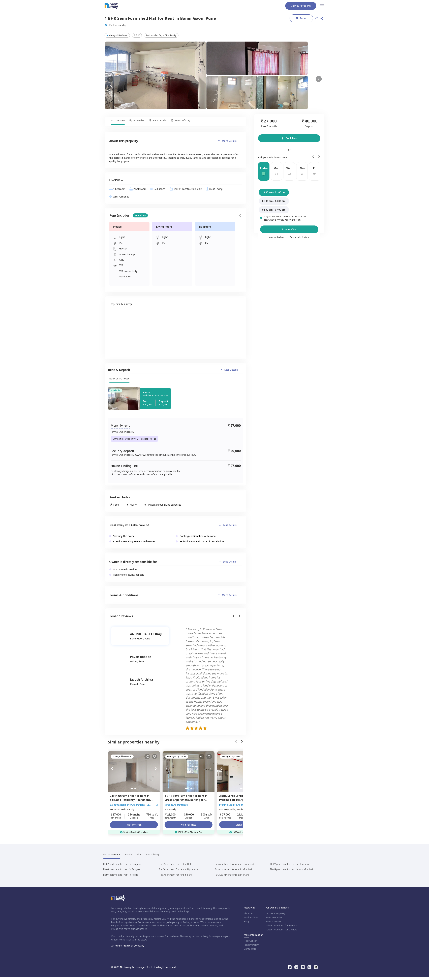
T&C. (298, 219)
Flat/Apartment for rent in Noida (120, 874)
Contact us (250, 948)
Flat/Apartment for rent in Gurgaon (122, 869)
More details (229, 140)
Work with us (251, 917)
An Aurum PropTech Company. (127, 945)
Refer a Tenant (273, 921)
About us (249, 913)
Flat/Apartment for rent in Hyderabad (179, 869)
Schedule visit (289, 229)
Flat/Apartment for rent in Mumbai (233, 869)
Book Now (291, 138)
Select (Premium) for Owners (281, 929)
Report (304, 18)
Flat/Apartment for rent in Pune (176, 874)
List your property (301, 5)
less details (231, 369)
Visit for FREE (134, 824)
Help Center (250, 940)
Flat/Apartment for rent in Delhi (176, 864)
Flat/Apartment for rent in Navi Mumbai (291, 869)
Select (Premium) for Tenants (281, 925)
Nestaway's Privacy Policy (277, 219)
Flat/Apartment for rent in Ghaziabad (290, 864)
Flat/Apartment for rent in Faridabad (234, 864)
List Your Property (275, 913)
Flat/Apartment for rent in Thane (231, 874)
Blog (246, 921)
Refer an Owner (274, 917)
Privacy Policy (251, 944)
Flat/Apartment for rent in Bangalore (123, 864)
